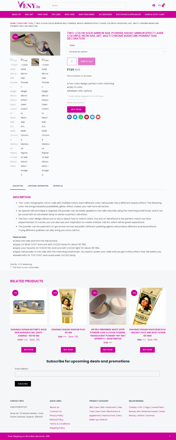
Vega (147, 407)
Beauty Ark (134, 411)
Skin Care (70, 14)
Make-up (16, 14)
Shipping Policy (57, 427)
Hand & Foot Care (154, 14)
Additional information (38, 186)
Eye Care (56, 14)
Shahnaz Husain (150, 411)
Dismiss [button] (170, 436)
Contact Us (56, 411)
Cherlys (133, 407)
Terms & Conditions (60, 423)
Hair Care (43, 14)
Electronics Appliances (128, 14)
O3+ (140, 407)
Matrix (141, 415)
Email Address (21, 369)
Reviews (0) (58, 186)
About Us (54, 407)
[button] (69, 117)
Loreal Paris (157, 407)
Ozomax (150, 415)
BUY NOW (28, 349)
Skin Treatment (87, 14)
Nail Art (29, 14)
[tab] (17, 186)
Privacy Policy (56, 415)
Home (13, 23)
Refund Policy (56, 419)
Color (72, 45)
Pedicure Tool (25, 23)
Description (18, 186)
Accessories (105, 14)
